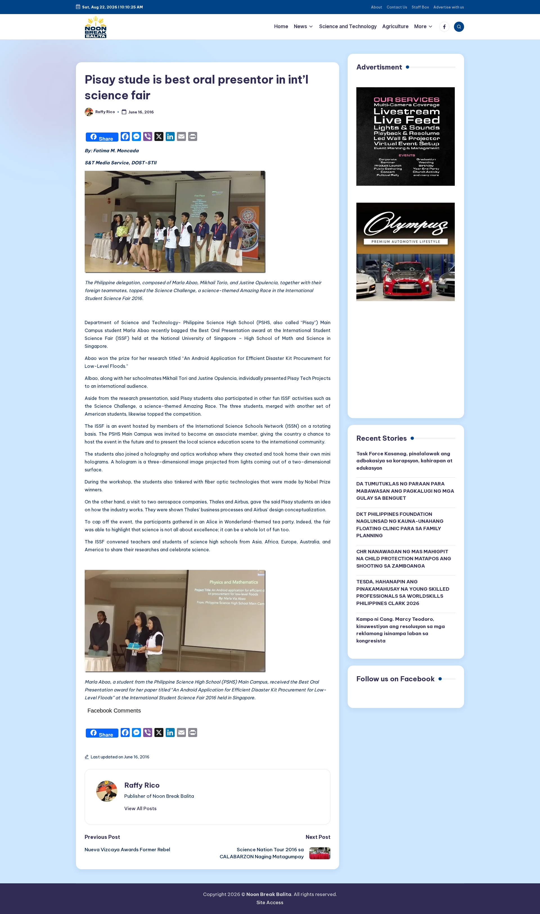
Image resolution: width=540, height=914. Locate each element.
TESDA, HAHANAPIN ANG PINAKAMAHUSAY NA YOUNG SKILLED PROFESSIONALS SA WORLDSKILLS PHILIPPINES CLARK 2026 (402, 592)
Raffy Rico (142, 785)
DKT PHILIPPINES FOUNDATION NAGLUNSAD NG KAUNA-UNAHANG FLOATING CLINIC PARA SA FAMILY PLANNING (400, 525)
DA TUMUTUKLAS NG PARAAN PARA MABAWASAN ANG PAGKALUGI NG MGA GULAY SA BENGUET (405, 491)
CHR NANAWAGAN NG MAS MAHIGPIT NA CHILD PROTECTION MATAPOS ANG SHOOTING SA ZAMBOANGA (403, 558)
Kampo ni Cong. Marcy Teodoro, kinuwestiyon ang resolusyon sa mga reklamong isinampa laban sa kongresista (400, 630)
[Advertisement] (405, 361)
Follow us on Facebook (395, 679)
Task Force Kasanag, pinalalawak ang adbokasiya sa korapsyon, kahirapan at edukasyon (404, 461)
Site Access (270, 902)
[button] (140, 808)
